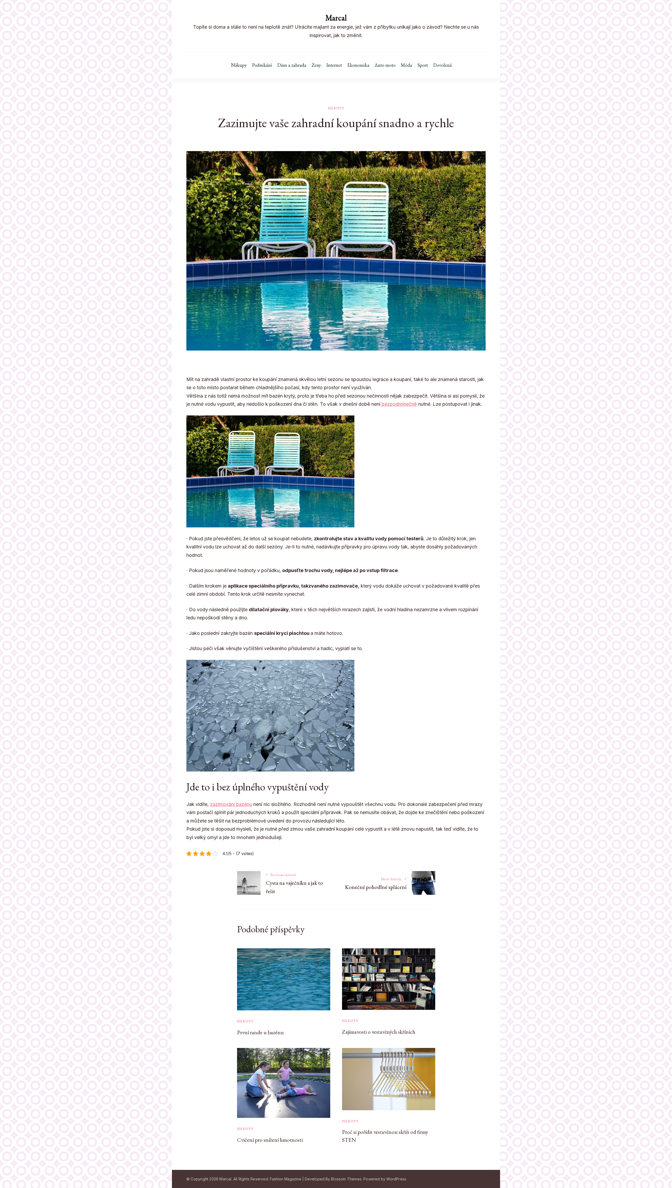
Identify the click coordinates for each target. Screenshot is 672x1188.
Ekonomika (358, 65)
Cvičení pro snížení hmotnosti (270, 1139)
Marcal (336, 18)
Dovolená (442, 65)
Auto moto (385, 65)
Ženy (316, 65)
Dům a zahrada (291, 65)
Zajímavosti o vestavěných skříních (378, 1031)
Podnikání (262, 65)
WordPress (396, 1179)
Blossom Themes (346, 1179)
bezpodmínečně (398, 404)
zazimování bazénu (231, 804)
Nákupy (239, 65)
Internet (334, 65)
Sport (422, 65)
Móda (406, 65)
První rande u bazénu (260, 1032)
